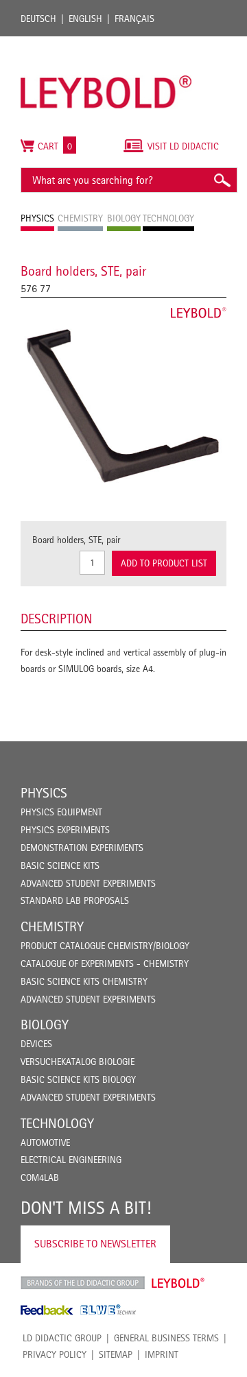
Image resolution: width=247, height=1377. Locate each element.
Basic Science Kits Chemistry (84, 981)
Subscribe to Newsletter (95, 1243)
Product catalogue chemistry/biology (105, 945)
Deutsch (38, 18)
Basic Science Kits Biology (78, 1079)
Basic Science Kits (60, 865)
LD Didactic (83, 1283)
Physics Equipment (61, 811)
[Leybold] (106, 43)
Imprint (161, 1354)
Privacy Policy (54, 1354)
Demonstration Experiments (82, 847)
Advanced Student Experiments (88, 883)
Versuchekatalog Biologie (77, 1061)
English (85, 18)
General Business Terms (166, 1337)
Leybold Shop (178, 1283)
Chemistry (52, 926)
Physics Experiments (65, 829)
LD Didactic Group (62, 1337)
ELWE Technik (108, 1310)
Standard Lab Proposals (75, 900)
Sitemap (115, 1354)
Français (134, 18)
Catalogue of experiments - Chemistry (105, 963)
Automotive (45, 1142)
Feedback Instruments (47, 1310)
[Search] (222, 180)
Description (57, 618)
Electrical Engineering (71, 1159)
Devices (36, 1043)
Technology (57, 1123)
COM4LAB (40, 1177)
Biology (45, 1024)
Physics (44, 793)
